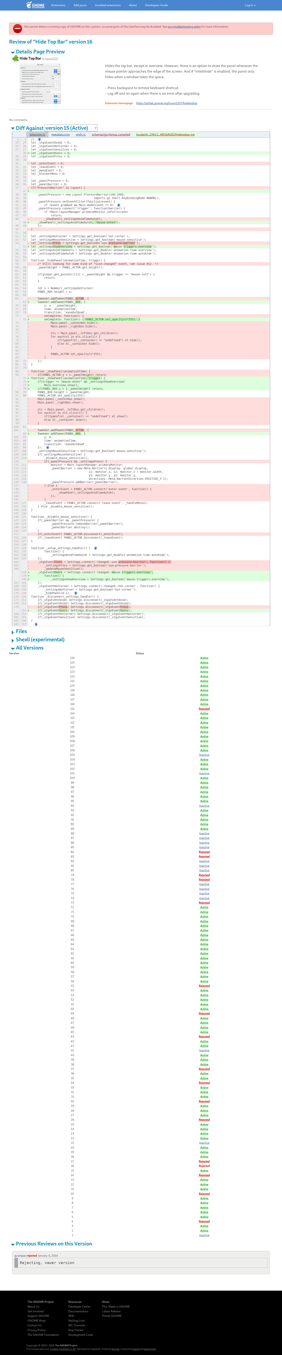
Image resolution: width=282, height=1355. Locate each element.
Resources (75, 1301)
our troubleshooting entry (184, 26)
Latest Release (111, 1311)
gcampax (20, 1255)
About (133, 5)
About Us (33, 1306)
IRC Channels (76, 1325)
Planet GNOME (112, 1315)
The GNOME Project (40, 1301)
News (105, 1301)
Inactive (204, 754)
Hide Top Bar (30, 58)
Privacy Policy (36, 1330)
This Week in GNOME (116, 1306)
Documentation (78, 1311)
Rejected (204, 708)
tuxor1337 (51, 58)
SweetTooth (150, 1349)
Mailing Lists (76, 1320)
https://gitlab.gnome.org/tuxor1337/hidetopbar (166, 103)
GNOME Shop (36, 1320)
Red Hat (116, 1349)
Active (204, 657)
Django (136, 1349)
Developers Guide (156, 5)
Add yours (80, 5)
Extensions (58, 5)
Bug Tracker (76, 1330)
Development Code (80, 1334)
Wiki (71, 1315)
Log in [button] (249, 5)
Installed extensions (108, 5)
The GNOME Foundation (43, 1334)
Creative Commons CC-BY (63, 1349)
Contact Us (34, 1325)
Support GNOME (38, 1315)
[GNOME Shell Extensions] (35, 5)
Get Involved (35, 1311)
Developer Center (79, 1306)
